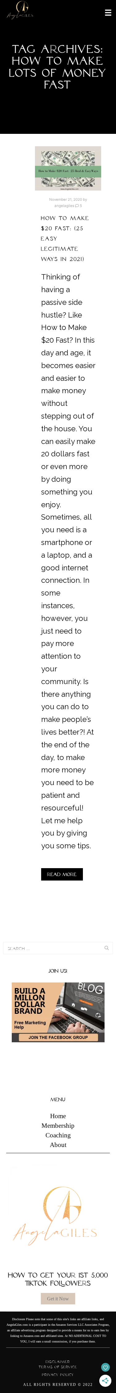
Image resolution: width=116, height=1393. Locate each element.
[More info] (104, 12)
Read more (62, 874)
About (58, 1145)
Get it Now (58, 1298)
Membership (58, 1125)
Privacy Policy (58, 1375)
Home (58, 1116)
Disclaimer (58, 1362)
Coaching (58, 1135)
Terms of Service (58, 1367)
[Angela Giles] (20, 12)
